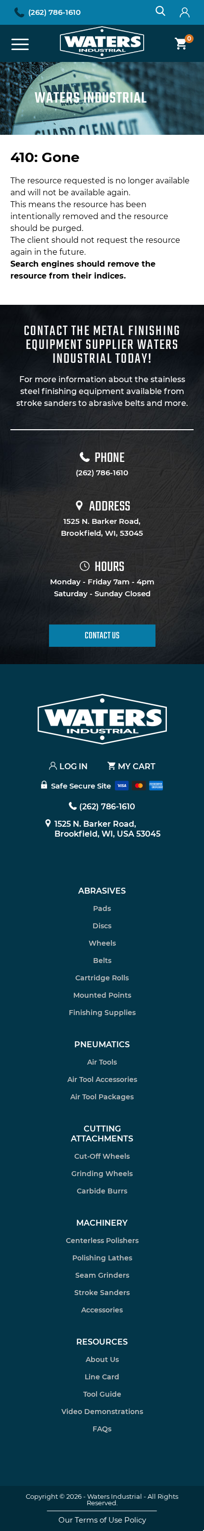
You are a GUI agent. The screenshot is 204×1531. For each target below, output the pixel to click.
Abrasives (102, 891)
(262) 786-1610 (54, 12)
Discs (102, 925)
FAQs (102, 1428)
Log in (73, 766)
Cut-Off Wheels (102, 1156)
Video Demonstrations (102, 1411)
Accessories (102, 1309)
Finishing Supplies (102, 1012)
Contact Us (102, 636)
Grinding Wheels (102, 1173)
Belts (102, 960)
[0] (177, 43)
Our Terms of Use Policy (102, 1520)
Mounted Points (102, 995)
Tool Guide (102, 1394)
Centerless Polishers (102, 1240)
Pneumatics (102, 1044)
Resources (102, 1342)
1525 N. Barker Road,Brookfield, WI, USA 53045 (107, 829)
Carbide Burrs (102, 1191)
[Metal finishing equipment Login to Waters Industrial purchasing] (185, 12)
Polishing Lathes (102, 1257)
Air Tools (102, 1062)
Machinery (102, 1223)
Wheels (102, 943)
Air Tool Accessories (102, 1079)
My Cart (136, 766)
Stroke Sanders (102, 1292)
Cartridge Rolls (102, 977)
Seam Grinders (102, 1275)
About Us (102, 1359)
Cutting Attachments (102, 1133)
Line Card (102, 1376)
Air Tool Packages (102, 1096)
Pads (102, 908)
